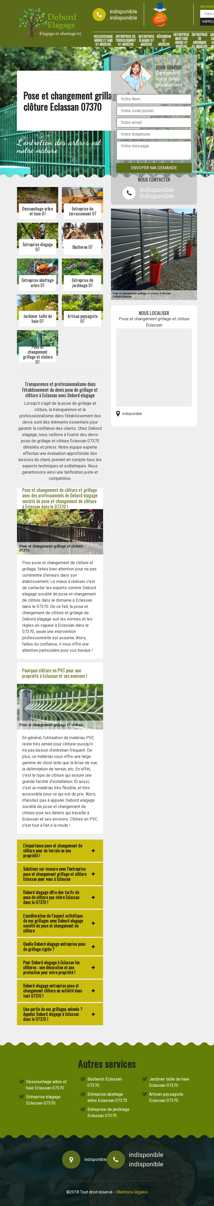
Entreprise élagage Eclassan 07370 (43, 1100)
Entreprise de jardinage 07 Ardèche (199, 40)
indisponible (123, 11)
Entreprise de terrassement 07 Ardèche (125, 40)
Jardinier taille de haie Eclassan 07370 (169, 1082)
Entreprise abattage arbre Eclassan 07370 (107, 1097)
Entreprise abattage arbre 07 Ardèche (181, 40)
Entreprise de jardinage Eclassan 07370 (108, 1112)
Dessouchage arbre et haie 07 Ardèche (103, 40)
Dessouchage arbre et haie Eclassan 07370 (46, 1084)
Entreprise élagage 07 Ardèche (146, 40)
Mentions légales (132, 1192)
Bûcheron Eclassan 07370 (104, 1082)
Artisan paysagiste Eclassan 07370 (166, 1097)
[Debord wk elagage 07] (49, 23)
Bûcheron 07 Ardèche (164, 40)
